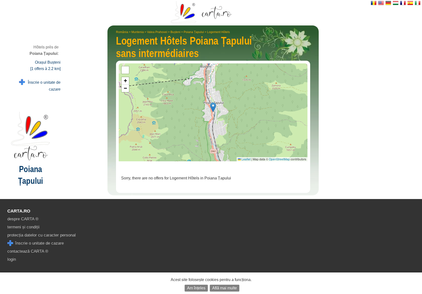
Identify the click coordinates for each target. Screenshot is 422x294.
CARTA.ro (18, 211)
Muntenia (137, 32)
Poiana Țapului (194, 32)
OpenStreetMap (279, 159)
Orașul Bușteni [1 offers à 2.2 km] (45, 65)
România (122, 32)
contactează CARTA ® (27, 251)
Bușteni (175, 32)
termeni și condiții (23, 227)
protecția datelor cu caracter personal (41, 235)
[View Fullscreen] (125, 70)
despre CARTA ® (23, 219)
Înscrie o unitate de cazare (43, 85)
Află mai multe (224, 288)
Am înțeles (196, 288)
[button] (213, 107)
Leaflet (246, 159)
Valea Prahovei (157, 32)
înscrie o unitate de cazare (39, 243)
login (11, 259)
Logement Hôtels (218, 32)
